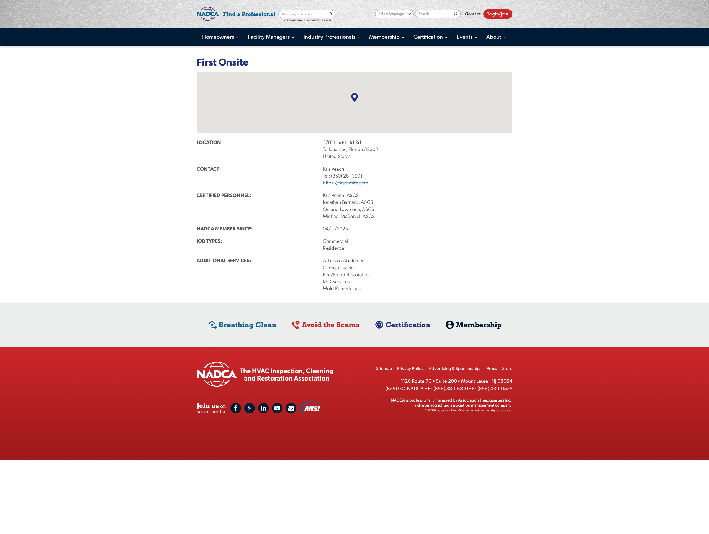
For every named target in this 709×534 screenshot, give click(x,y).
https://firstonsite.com (345, 182)
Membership (385, 36)
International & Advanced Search (307, 20)
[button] (354, 97)
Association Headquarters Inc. (484, 399)
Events (465, 36)
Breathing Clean (247, 325)
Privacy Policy (410, 368)
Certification (428, 36)
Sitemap (384, 368)
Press (492, 368)
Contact (473, 14)
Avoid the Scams (330, 325)
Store (507, 368)
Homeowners (218, 36)
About (494, 36)
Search (331, 14)
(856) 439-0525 (494, 388)
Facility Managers (269, 36)
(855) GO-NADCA (405, 388)
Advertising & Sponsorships (455, 368)
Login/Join (497, 14)
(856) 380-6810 (450, 388)
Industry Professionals (330, 36)
